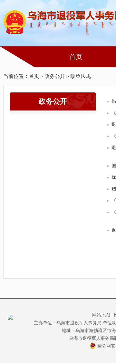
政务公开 (54, 76)
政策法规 (80, 76)
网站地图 (101, 315)
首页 (75, 56)
